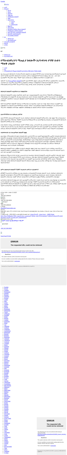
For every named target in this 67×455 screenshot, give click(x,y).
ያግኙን (6, 45)
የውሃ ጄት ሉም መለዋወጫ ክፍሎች (17, 32)
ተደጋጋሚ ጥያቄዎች (9, 41)
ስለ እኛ (6, 43)
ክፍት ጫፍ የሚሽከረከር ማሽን (8, 216)
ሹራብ (9, 10)
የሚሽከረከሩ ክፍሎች (13, 16)
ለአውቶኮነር (11, 20)
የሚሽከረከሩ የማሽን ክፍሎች (15, 31)
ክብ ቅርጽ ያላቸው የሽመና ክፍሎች (17, 29)
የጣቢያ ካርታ (42, 214)
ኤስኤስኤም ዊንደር (30, 216)
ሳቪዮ (12, 23)
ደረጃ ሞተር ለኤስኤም (42, 216)
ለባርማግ (10, 13)
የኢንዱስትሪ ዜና (12, 40)
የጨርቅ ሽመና (21, 216)
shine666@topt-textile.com (8, 208)
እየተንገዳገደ (11, 27)
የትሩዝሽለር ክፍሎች (13, 35)
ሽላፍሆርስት (14, 24)
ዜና (5, 37)
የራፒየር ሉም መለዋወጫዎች (18, 217)
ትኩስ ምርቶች (34, 214)
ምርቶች (6, 9)
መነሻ (5, 7)
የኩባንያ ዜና (11, 38)
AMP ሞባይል (50, 214)
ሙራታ (13, 21)
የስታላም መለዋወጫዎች (14, 34)
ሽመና (9, 12)
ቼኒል (9, 18)
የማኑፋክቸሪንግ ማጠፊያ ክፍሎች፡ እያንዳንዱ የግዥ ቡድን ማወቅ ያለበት (22, 71)
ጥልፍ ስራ (10, 15)
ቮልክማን (10, 26)
